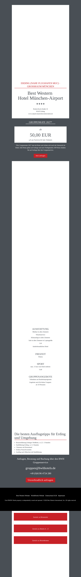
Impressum (61, 495)
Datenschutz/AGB (51, 495)
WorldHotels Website (37, 495)
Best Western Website (23, 495)
